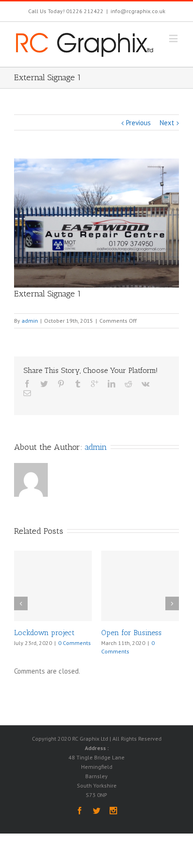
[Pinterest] (61, 383)
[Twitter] (44, 383)
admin (30, 320)
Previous (138, 122)
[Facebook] (27, 383)
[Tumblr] (78, 383)
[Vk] (145, 383)
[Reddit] (128, 383)
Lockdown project (44, 632)
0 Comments (74, 642)
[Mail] (27, 393)
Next (167, 122)
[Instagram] (113, 810)
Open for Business (131, 632)
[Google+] (94, 383)
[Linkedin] (111, 383)
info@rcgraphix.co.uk (138, 11)
